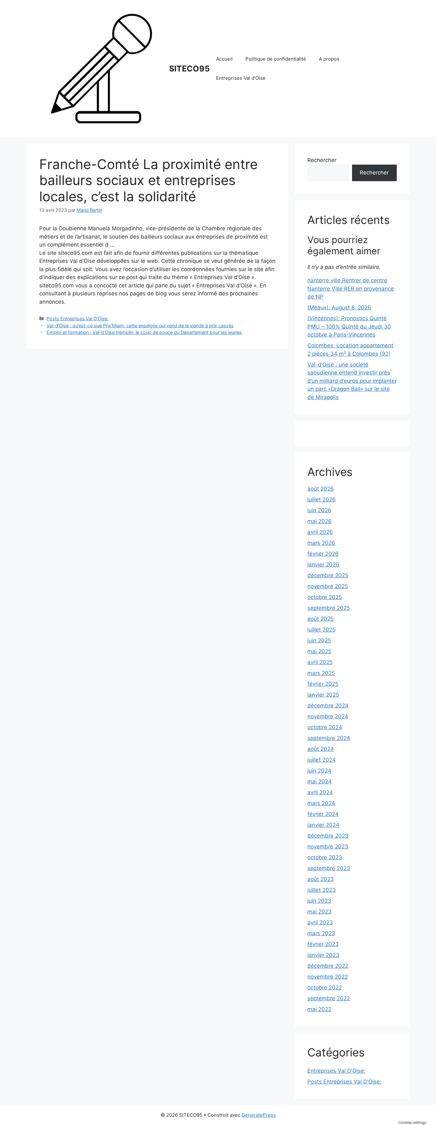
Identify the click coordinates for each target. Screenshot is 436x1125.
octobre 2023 (324, 857)
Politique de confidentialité (275, 59)
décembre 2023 (328, 836)
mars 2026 (321, 543)
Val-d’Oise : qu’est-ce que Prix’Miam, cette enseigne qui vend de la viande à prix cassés (140, 325)
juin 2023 (319, 901)
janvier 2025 (323, 695)
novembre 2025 (327, 586)
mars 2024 (321, 803)
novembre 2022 (327, 976)
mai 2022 (319, 1009)
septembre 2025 (328, 608)
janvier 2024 (323, 825)
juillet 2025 (321, 629)
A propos (329, 59)
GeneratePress (259, 1115)
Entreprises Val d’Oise (241, 78)
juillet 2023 (321, 890)
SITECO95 (189, 68)
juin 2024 (319, 770)
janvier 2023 (323, 955)
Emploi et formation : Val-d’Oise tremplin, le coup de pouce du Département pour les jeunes (144, 332)
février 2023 (323, 944)
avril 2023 (320, 922)
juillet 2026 (321, 499)
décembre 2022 (327, 966)
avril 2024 (320, 792)
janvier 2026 (323, 564)
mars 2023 (321, 933)
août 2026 (320, 488)
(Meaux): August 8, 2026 (339, 307)
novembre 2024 (327, 716)
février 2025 (322, 684)
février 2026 (323, 554)
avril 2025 (320, 662)
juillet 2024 (321, 760)
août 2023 (320, 879)
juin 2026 (319, 510)
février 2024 (323, 814)
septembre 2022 (328, 998)
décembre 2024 (328, 705)
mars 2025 (321, 673)
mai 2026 (319, 521)
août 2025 (320, 619)
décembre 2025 (327, 575)
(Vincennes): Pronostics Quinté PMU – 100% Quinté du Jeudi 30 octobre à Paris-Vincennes (349, 326)
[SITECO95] (101, 68)
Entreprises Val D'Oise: (336, 1071)
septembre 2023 (328, 868)
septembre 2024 (328, 738)
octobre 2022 (324, 987)
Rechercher (321, 160)
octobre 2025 (324, 597)
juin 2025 (319, 640)
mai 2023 (319, 911)
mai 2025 (319, 651)
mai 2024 (319, 781)
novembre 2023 (327, 846)
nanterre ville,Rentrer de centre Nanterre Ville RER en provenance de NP (350, 288)
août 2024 (320, 749)
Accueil (224, 59)
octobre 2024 (324, 727)
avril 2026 (320, 532)
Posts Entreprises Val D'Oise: (78, 318)
